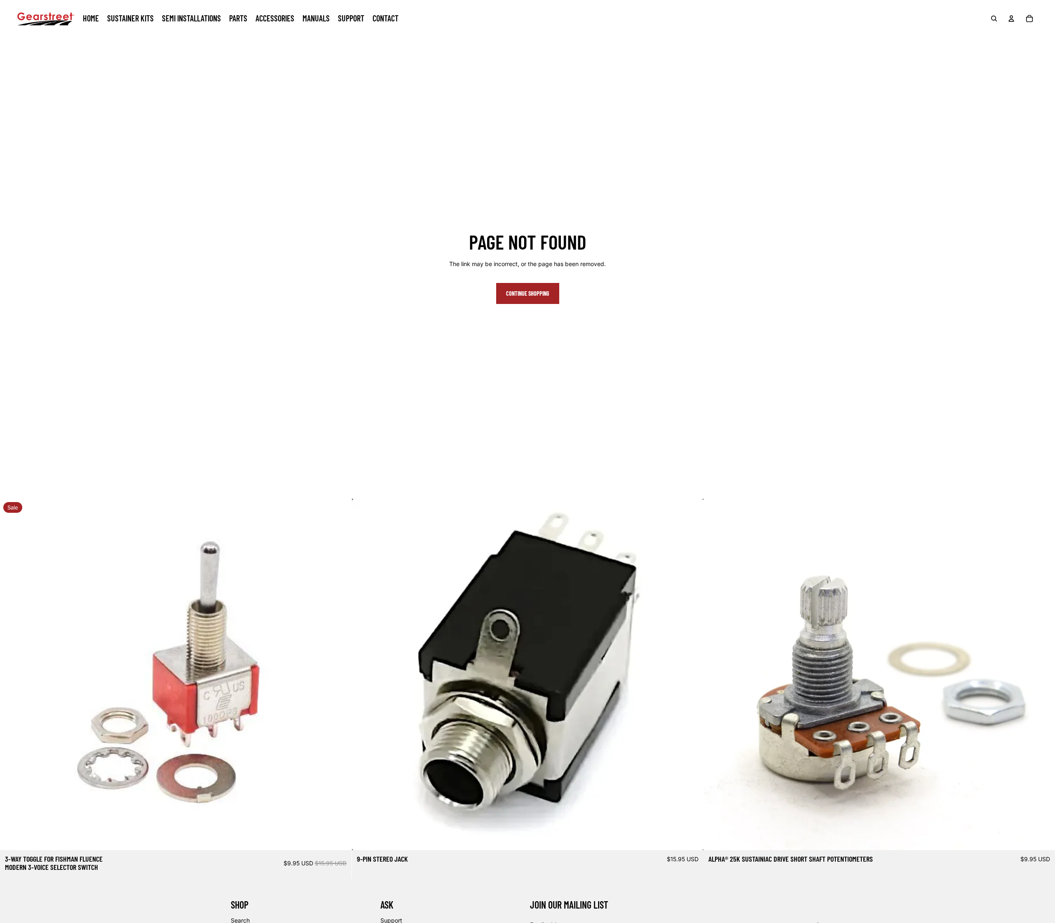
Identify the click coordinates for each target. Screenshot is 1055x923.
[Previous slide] (364, 674)
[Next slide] (690, 674)
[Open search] (994, 18)
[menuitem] (91, 18)
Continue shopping (527, 293)
